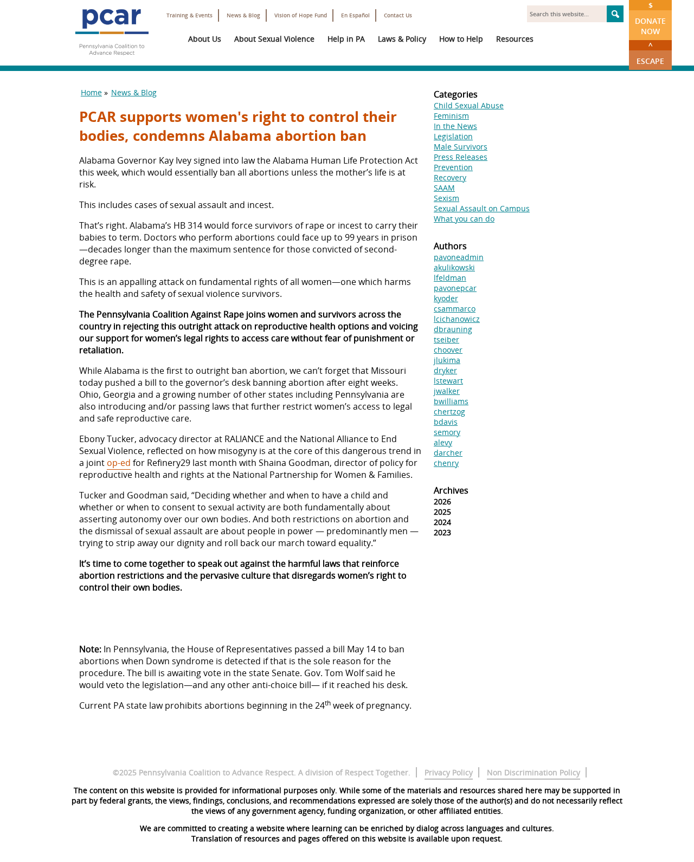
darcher (448, 453)
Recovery (450, 177)
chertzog (449, 411)
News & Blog (243, 15)
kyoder (446, 298)
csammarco (454, 308)
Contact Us (398, 15)
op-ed (119, 463)
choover (448, 350)
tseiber (446, 339)
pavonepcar (455, 288)
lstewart (448, 380)
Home (91, 92)
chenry (446, 463)
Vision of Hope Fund (300, 15)
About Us (204, 39)
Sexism (446, 198)
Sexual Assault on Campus (482, 208)
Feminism (451, 116)
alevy (443, 442)
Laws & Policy (402, 39)
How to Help (461, 39)
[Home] (111, 60)
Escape (650, 53)
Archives (451, 490)
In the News (455, 126)
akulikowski (454, 267)
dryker (445, 370)
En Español (355, 15)
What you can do (464, 218)
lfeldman (450, 278)
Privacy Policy (449, 772)
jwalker (447, 391)
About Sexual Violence (274, 39)
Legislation (453, 136)
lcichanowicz (457, 319)
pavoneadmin (459, 257)
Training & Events (189, 15)
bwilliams (451, 401)
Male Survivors (460, 146)
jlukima (447, 360)
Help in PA (346, 39)
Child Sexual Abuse (469, 105)
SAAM (444, 188)
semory (447, 432)
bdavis (446, 422)
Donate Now (650, 18)
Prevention (453, 167)
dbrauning (453, 329)
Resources (515, 39)
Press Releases (460, 157)
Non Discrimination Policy (533, 772)
